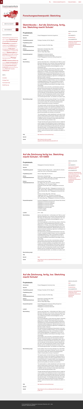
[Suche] (50, 2)
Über (79, 2)
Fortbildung (12, 45)
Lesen (6, 52)
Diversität (4, 41)
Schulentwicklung (10, 65)
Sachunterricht (14, 63)
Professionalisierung (12, 60)
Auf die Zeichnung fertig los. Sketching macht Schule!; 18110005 (43, 155)
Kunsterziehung (71, 37)
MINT (12, 54)
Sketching (70, 47)
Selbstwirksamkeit (11, 67)
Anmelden (4, 78)
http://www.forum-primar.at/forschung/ (45, 134)
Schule (3, 65)
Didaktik (7, 39)
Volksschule (5, 70)
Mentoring (9, 54)
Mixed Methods (16, 54)
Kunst (11, 50)
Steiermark (7, 68)
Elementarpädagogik (11, 41)
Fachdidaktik (13, 43)
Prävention (4, 62)
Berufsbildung (12, 37)
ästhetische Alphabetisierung (74, 41)
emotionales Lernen (72, 43)
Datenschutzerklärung (31, 405)
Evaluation (6, 43)
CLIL (5, 39)
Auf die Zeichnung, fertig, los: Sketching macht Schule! (44, 275)
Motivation (4, 55)
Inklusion (11, 48)
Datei (39, 257)
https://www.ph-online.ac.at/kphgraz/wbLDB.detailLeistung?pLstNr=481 (50, 389)
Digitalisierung (13, 39)
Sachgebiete (8, 29)
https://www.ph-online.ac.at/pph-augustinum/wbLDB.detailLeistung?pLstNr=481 (48, 140)
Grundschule (5, 49)
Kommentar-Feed (6, 82)
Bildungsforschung (72, 168)
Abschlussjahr (8, 24)
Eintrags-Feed (5, 80)
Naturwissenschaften (6, 58)
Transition (13, 68)
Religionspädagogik (11, 62)
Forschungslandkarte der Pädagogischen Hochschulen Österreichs (34, 404)
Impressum (24, 405)
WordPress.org (5, 85)
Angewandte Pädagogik (73, 167)
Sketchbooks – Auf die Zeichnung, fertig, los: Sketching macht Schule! (44, 26)
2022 (69, 33)
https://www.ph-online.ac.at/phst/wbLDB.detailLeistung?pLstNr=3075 (50, 260)
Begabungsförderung (6, 37)
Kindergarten (7, 50)
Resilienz (9, 63)
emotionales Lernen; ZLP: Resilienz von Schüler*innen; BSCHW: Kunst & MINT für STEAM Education (75, 176)
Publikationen (72, 2)
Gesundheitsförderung (12, 46)
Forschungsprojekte (59, 2)
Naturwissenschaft (14, 55)
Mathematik (11, 52)
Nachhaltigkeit (8, 55)
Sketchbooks (71, 45)
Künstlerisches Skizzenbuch (74, 44)
